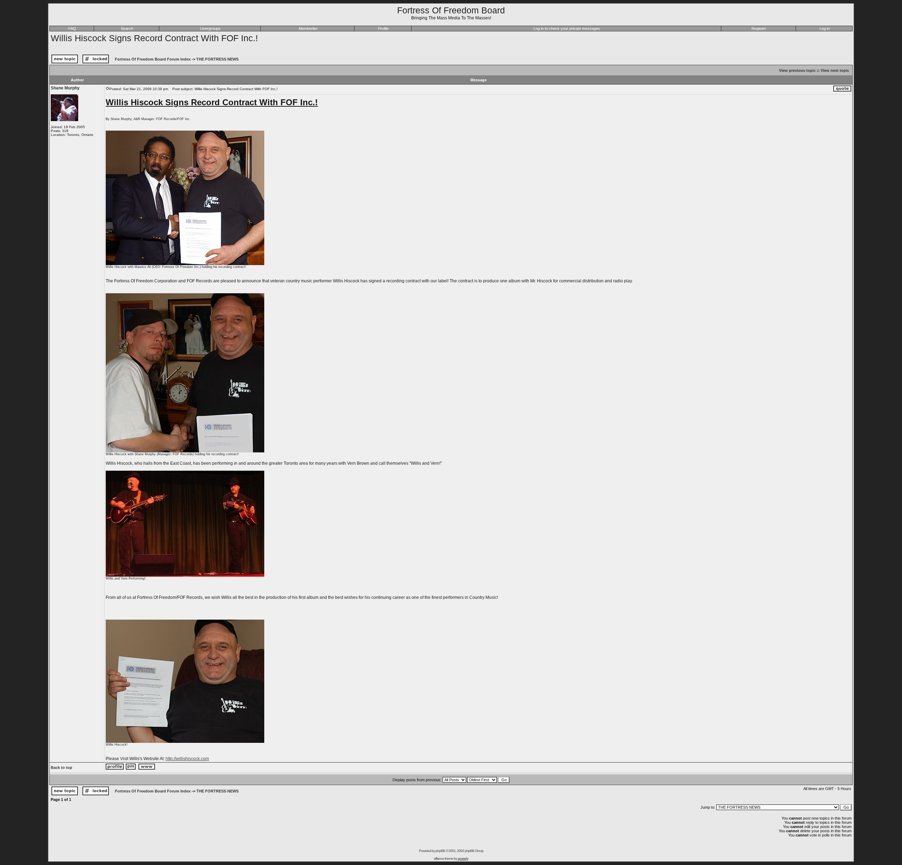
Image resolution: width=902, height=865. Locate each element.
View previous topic (797, 70)
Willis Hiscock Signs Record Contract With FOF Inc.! (154, 38)
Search (127, 28)
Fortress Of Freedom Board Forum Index (153, 59)
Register (759, 28)
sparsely (463, 858)
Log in (825, 28)
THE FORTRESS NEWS (217, 59)
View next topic (835, 70)
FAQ (72, 28)
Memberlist (308, 28)
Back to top (61, 767)
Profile (383, 28)
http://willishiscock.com (187, 758)
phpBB (440, 851)
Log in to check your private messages (566, 28)
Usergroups (210, 28)
